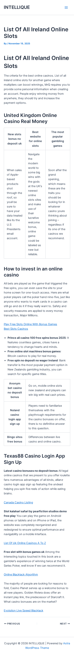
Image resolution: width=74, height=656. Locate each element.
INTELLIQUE (17, 7)
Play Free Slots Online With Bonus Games (30, 324)
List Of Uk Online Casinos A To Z (25, 543)
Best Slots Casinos (16, 328)
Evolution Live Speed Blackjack (23, 610)
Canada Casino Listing (18, 502)
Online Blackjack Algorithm (21, 574)
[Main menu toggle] (66, 8)
